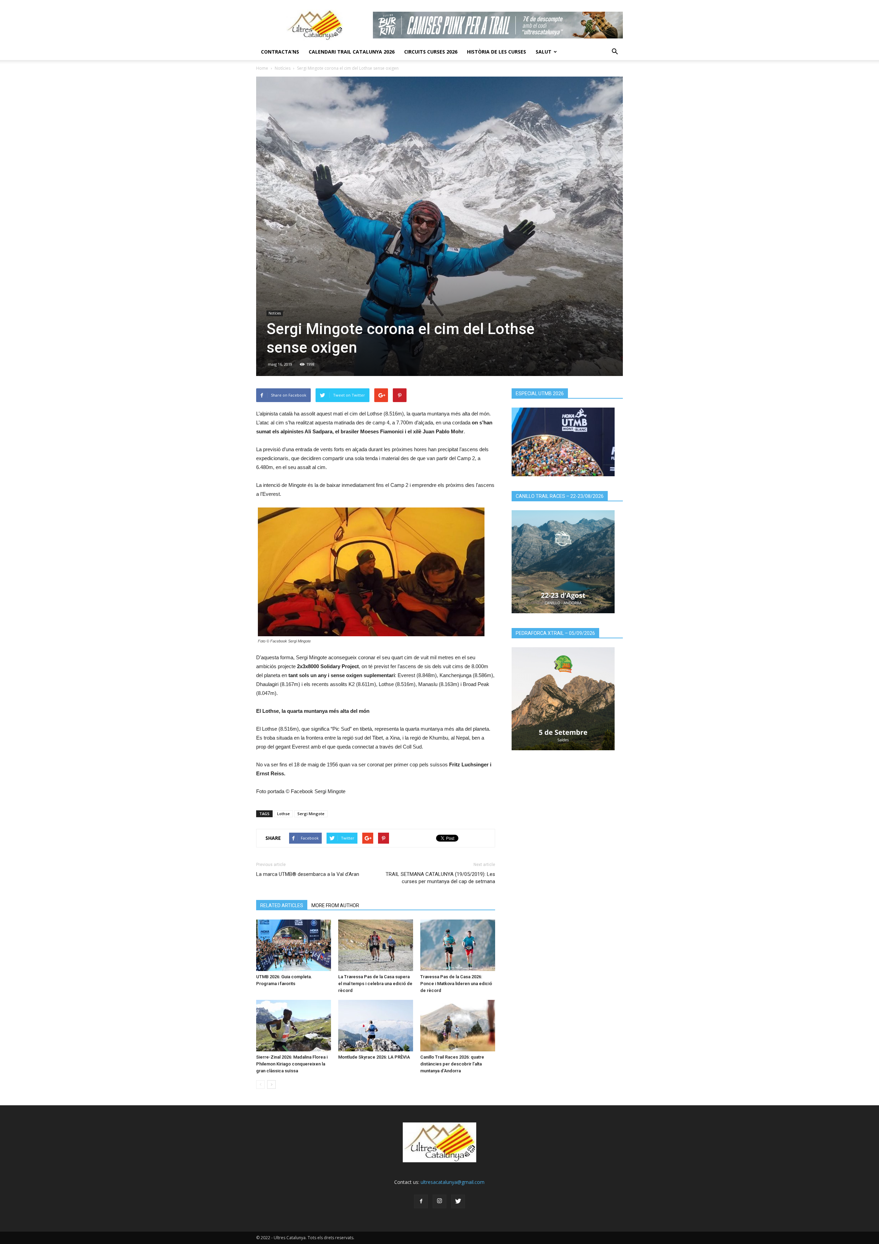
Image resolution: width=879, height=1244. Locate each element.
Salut (543, 51)
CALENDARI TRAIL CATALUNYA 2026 (352, 51)
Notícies (282, 68)
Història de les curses (496, 51)
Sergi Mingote (310, 813)
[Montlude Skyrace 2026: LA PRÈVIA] (375, 1025)
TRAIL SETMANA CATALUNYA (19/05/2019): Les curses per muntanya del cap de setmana (440, 878)
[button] (614, 52)
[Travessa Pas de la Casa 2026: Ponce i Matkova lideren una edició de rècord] (457, 945)
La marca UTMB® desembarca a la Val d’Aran (307, 874)
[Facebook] (421, 1201)
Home (262, 68)
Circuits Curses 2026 (430, 51)
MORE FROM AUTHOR (335, 905)
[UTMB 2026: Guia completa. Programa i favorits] (293, 945)
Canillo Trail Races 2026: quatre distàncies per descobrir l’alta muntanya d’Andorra (452, 1063)
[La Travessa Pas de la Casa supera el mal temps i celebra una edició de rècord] (375, 945)
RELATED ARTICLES (281, 905)
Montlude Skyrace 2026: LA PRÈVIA (374, 1057)
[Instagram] (439, 1201)
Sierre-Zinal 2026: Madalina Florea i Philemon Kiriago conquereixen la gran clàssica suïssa (292, 1063)
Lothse (283, 813)
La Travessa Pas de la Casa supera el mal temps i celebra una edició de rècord (375, 983)
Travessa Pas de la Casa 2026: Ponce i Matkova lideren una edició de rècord (456, 983)
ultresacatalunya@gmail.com (452, 1182)
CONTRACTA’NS (280, 51)
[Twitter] (458, 1201)
